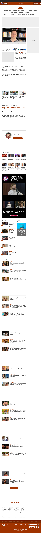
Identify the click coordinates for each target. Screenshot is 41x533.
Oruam (9, 513)
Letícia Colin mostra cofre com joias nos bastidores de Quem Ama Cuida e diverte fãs (18, 481)
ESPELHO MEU (37, 521)
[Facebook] (13, 136)
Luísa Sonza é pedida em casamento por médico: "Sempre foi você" (18, 271)
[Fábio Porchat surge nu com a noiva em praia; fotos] (5, 376)
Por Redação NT (4, 48)
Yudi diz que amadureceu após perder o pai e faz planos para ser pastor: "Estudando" (4, 169)
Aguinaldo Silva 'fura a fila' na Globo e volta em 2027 (22, 96)
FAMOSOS (14, 521)
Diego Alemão (10, 508)
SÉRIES (29, 521)
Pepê (15, 506)
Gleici (9, 512)
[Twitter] (15, 136)
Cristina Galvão (4, 509)
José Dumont (4, 517)
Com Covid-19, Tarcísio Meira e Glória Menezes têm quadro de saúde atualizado (17, 169)
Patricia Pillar (16, 517)
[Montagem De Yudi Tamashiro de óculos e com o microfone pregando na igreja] (4, 164)
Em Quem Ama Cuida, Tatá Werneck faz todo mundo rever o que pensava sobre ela (12, 232)
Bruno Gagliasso (22, 513)
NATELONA (32, 521)
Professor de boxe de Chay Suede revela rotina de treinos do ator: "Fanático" (18, 454)
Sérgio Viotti (16, 512)
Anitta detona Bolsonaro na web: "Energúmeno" (23, 168)
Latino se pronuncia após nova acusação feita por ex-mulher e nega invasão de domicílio (18, 298)
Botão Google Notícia (31, 527)
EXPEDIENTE (21, 524)
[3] (5, 238)
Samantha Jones (16, 516)
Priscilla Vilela (10, 516)
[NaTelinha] (4, 3)
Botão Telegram (29, 527)
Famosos (20, 3)
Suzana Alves (22, 509)
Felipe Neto (21, 52)
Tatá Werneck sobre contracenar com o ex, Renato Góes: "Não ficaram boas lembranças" (18, 349)
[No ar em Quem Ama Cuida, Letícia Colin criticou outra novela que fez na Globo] (5, 473)
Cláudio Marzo (4, 513)
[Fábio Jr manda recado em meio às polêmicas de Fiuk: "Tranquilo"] (5, 368)
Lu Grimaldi (22, 508)
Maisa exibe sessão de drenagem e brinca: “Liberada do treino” (12, 246)
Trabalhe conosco (23, 525)
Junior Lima (16, 510)
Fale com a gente (17, 525)
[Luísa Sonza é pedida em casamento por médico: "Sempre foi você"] (5, 271)
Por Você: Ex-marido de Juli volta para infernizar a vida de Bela (12, 253)
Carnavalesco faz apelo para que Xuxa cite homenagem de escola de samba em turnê (17, 263)
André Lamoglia (4, 506)
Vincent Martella (22, 516)
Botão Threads (38, 527)
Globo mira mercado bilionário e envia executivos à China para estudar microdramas (5, 97)
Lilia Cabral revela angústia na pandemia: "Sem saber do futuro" (10, 159)
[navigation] (9, 3)
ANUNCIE (25, 524)
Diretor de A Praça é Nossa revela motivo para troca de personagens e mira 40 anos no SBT (13, 97)
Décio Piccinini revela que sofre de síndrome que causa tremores (17, 159)
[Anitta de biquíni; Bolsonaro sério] (23, 164)
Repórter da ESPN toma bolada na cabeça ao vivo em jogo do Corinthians (12, 238)
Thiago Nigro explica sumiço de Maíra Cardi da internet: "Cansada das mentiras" (17, 341)
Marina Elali (3, 510)
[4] (5, 245)
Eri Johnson (9, 509)
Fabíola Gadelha (22, 507)
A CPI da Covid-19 (5, 112)
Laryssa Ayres (10, 506)
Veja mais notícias (17, 138)
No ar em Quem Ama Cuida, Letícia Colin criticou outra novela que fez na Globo (18, 473)
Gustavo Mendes (16, 509)
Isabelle (21, 506)
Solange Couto (4, 508)
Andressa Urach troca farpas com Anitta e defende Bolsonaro (11, 168)
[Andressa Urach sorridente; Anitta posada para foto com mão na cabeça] (11, 164)
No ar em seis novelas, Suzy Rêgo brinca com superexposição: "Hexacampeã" (23, 159)
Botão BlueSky (36, 527)
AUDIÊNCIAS (18, 521)
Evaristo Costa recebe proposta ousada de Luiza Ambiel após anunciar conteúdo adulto (12, 224)
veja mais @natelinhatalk (14, 215)
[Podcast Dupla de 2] (35, 527)
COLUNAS (22, 521)
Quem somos (16, 524)
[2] (5, 230)
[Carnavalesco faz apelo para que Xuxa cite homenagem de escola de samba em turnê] (5, 263)
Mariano (9, 517)
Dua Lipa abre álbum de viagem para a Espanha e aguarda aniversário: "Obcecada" (18, 384)
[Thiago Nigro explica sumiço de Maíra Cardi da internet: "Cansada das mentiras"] (5, 341)
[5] (5, 252)
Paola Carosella (16, 507)
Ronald (9, 510)
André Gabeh (4, 512)
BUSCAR (39, 3)
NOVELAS (10, 521)
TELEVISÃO (6, 521)
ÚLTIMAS (3, 521)
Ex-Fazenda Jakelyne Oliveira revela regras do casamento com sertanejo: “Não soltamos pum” (17, 314)
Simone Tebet (22, 510)
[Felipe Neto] (8, 135)
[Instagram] (16, 136)
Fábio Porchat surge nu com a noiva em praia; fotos (18, 376)
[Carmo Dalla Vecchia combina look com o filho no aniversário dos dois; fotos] (5, 411)
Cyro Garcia (3, 516)
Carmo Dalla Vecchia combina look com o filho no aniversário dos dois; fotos (18, 411)
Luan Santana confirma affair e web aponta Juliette (4, 159)
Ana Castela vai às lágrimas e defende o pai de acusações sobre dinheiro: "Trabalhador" (18, 446)
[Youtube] (18, 136)
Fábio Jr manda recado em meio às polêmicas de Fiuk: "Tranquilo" (17, 368)
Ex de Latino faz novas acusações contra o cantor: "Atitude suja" (18, 419)
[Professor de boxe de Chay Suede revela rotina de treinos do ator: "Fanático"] (5, 454)
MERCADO (26, 521)
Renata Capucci (22, 517)
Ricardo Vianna (16, 513)
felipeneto (4, 102)
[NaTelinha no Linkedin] (33, 527)
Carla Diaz (3, 507)
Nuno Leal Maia (10, 507)
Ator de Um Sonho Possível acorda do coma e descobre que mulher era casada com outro (18, 438)
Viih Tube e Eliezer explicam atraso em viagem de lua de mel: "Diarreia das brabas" (18, 333)
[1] (5, 223)
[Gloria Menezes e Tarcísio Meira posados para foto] (17, 164)
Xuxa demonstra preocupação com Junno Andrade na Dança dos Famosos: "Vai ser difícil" (18, 403)
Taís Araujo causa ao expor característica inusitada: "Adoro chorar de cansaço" (18, 279)
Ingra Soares (16, 508)
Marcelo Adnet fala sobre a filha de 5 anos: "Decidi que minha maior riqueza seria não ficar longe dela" (18, 306)
